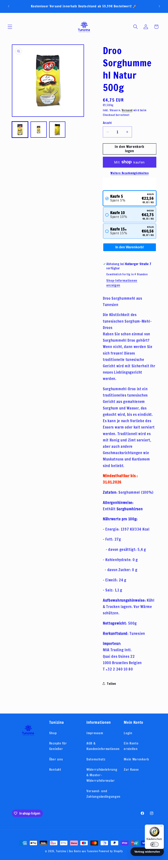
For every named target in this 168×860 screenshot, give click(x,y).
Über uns (56, 759)
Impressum (94, 733)
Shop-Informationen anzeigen (121, 282)
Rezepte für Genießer (58, 746)
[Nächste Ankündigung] (159, 6)
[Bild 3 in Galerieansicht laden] (57, 129)
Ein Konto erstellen (131, 746)
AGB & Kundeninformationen (103, 746)
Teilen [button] (111, 683)
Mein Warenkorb (136, 759)
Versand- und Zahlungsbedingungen (103, 794)
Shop (53, 733)
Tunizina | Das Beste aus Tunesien (77, 851)
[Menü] (161, 827)
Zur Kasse (131, 769)
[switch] (154, 844)
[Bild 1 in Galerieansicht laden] (20, 129)
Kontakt (55, 769)
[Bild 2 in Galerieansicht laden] (39, 129)
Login (128, 733)
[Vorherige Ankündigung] (8, 6)
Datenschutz (96, 759)
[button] (10, 27)
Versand (127, 110)
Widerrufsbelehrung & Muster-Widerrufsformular (101, 775)
